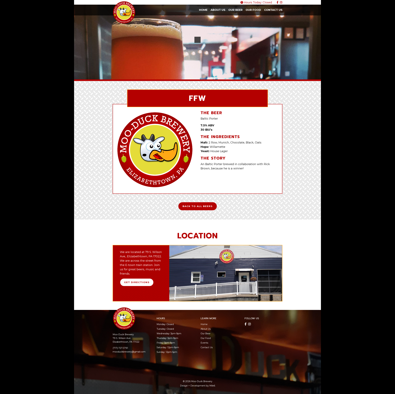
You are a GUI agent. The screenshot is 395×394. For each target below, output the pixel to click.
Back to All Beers (198, 206)
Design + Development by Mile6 (197, 385)
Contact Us (273, 9)
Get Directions (137, 282)
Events (204, 342)
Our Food (253, 9)
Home (203, 9)
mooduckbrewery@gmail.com (129, 351)
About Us (218, 9)
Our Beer (235, 9)
